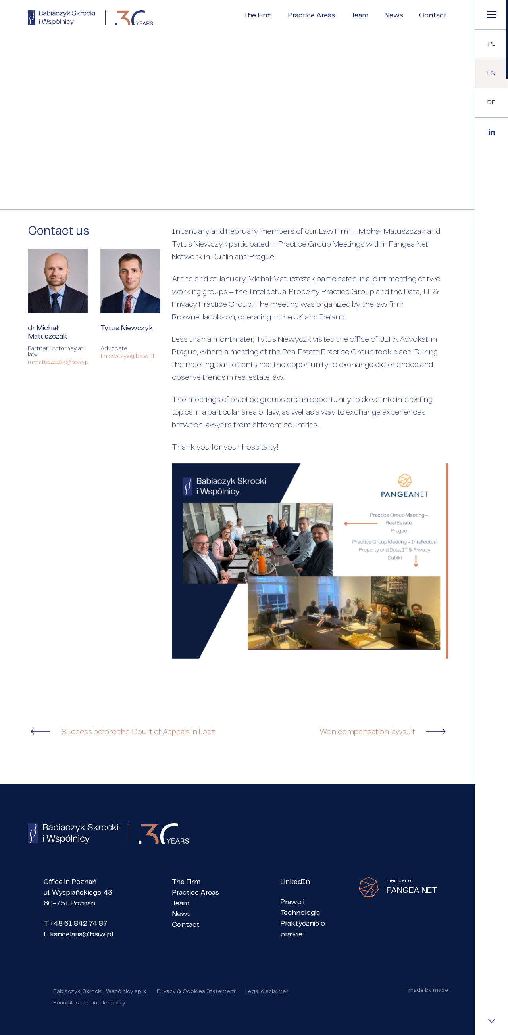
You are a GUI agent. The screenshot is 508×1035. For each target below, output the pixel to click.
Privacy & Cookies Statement (196, 991)
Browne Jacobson (203, 317)
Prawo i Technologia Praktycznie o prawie (302, 918)
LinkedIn (295, 882)
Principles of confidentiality (89, 1003)
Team (359, 15)
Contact (433, 15)
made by (428, 993)
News (393, 15)
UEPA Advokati (405, 339)
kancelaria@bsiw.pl (81, 934)
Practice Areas (311, 15)
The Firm (257, 15)
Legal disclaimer (266, 991)
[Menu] (491, 14)
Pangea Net (408, 244)
